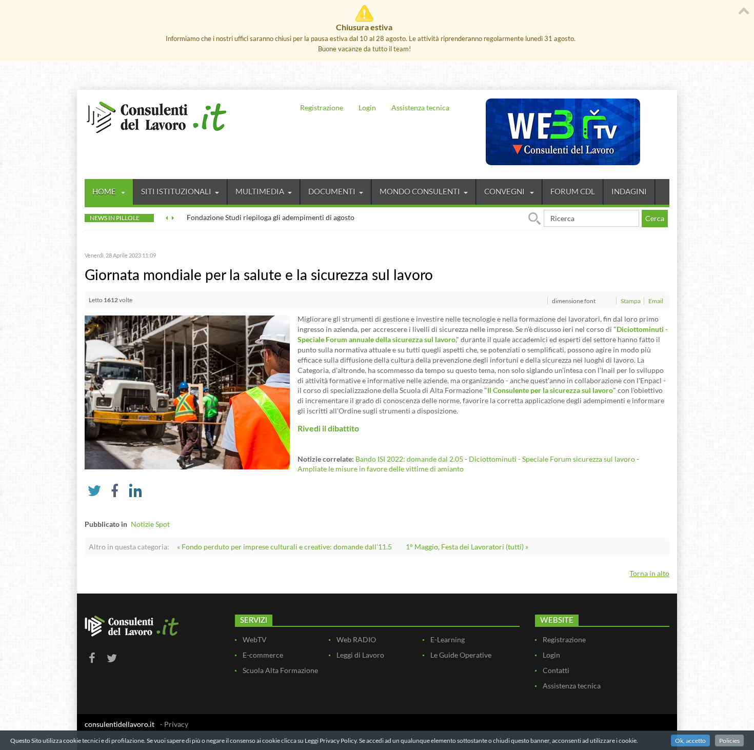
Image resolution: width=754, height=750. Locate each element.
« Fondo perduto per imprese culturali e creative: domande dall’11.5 (284, 546)
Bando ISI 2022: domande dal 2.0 (407, 459)
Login (367, 107)
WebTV (255, 639)
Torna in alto (649, 573)
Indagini (629, 191)
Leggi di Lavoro (360, 654)
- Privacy (174, 724)
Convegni (505, 191)
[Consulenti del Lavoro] (156, 115)
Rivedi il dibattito (328, 428)
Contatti (556, 670)
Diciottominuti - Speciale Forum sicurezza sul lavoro (552, 459)
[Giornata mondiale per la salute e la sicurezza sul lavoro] (187, 391)
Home (104, 191)
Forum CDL (572, 191)
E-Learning (447, 639)
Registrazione (321, 107)
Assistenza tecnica (420, 107)
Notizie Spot (150, 524)
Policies (729, 740)
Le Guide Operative (460, 654)
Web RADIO (356, 639)
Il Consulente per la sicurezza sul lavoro (550, 390)
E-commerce (263, 654)
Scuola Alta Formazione (280, 670)
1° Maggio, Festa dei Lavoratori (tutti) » (467, 546)
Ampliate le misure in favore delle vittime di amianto (380, 468)
